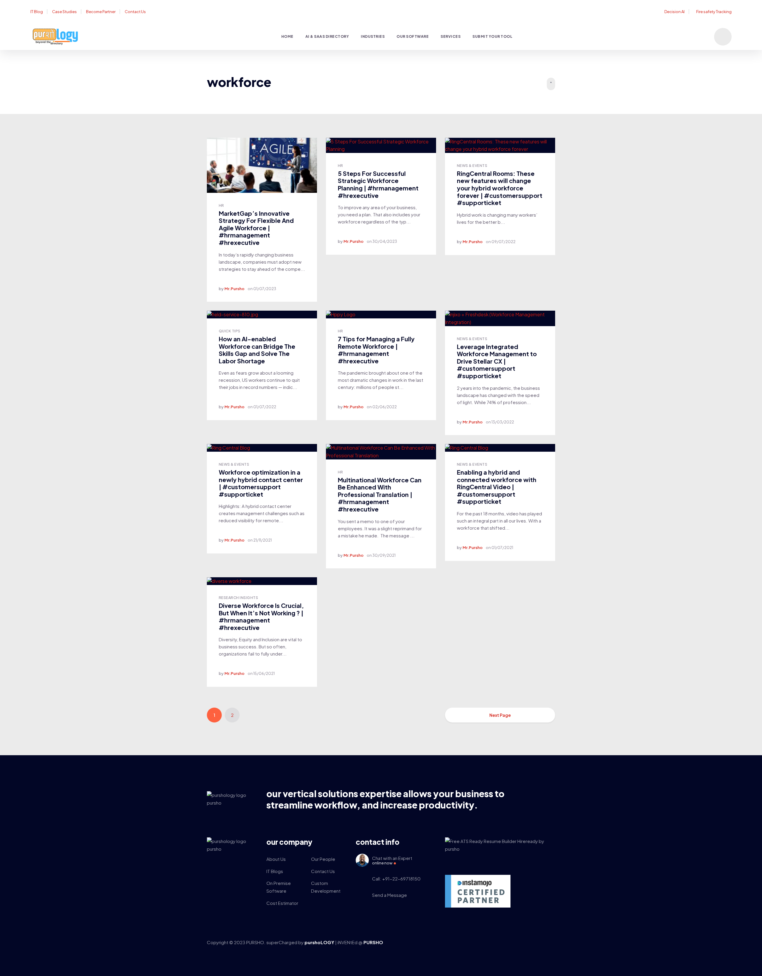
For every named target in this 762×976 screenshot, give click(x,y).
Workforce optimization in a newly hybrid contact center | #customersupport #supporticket (261, 483)
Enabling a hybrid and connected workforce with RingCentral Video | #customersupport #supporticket (496, 486)
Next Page (500, 715)
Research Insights (238, 597)
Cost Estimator (282, 903)
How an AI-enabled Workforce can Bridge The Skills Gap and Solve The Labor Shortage (257, 350)
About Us (276, 859)
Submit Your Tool (492, 36)
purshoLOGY (320, 942)
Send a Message (389, 895)
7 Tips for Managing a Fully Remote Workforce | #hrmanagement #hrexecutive (376, 350)
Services (450, 36)
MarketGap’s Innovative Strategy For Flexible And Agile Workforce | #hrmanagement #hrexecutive (256, 227)
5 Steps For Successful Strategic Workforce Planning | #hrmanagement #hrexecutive (378, 184)
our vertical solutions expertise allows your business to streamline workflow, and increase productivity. (385, 799)
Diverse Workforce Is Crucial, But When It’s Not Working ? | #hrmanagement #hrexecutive (261, 616)
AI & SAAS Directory (327, 36)
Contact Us (135, 11)
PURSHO (373, 942)
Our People (323, 859)
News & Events (472, 165)
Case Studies (64, 11)
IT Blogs (274, 871)
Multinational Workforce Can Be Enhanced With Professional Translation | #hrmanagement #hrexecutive (379, 494)
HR (221, 205)
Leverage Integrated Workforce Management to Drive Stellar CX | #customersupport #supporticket (497, 361)
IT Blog (36, 11)
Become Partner (100, 11)
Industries (373, 36)
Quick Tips (230, 331)
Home (287, 36)
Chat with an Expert (392, 860)
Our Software (412, 36)
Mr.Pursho (234, 288)
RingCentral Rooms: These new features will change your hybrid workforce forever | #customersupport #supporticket (499, 188)
